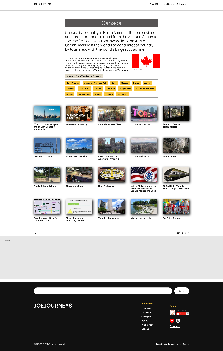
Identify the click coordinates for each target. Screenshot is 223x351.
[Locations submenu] (173, 4)
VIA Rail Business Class (109, 124)
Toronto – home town (108, 218)
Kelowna (70, 88)
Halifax (136, 83)
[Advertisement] (111, 259)
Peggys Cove (84, 94)
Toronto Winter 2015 (141, 124)
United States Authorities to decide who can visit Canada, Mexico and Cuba (143, 188)
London (98, 88)
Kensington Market (43, 156)
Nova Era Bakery (106, 186)
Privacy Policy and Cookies (178, 344)
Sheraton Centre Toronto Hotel (171, 125)
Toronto (98, 70)
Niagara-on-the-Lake (145, 88)
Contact (175, 326)
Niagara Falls (125, 88)
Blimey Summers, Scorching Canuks (75, 219)
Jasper (147, 83)
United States (90, 58)
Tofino (97, 94)
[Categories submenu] (188, 4)
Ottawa (108, 67)
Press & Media (161, 344)
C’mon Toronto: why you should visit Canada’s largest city (46, 126)
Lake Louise (84, 88)
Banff (114, 83)
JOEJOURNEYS (42, 4)
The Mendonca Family (76, 124)
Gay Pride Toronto (172, 218)
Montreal (107, 70)
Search (182, 291)
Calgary (124, 83)
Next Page (182, 232)
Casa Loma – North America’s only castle (108, 157)
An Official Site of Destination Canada (82, 76)
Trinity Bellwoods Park (45, 186)
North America (72, 83)
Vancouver (122, 70)
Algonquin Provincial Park (95, 83)
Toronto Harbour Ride (76, 156)
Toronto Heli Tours (140, 156)
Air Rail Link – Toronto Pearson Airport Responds (176, 187)
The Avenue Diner (75, 186)
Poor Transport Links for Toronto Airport (46, 219)
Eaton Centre (169, 156)
